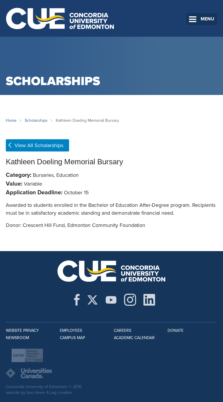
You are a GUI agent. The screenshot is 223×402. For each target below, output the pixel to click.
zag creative (61, 392)
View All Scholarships (39, 145)
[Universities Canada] (111, 373)
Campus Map (72, 337)
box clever (35, 392)
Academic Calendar (134, 337)
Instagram (130, 300)
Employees (71, 330)
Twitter (92, 300)
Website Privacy (22, 330)
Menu (207, 19)
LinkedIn (149, 300)
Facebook (77, 300)
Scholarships (36, 120)
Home (11, 120)
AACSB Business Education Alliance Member (27, 355)
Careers (122, 330)
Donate (176, 330)
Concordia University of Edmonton (60, 18)
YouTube (111, 300)
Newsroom (17, 337)
